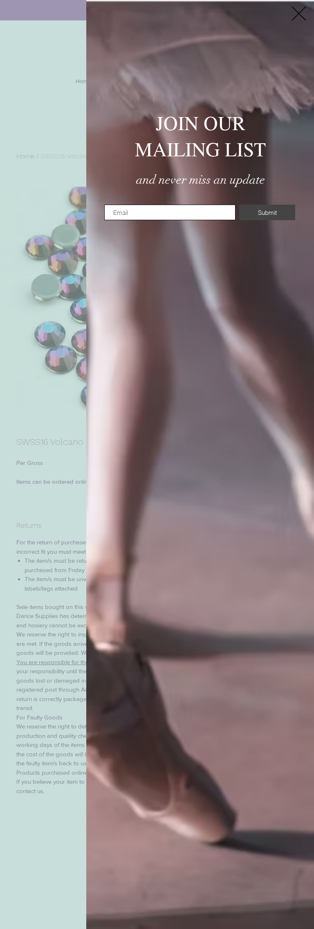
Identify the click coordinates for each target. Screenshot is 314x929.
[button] (299, 13)
